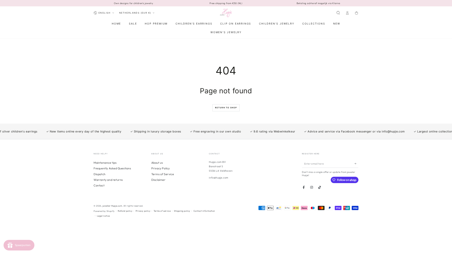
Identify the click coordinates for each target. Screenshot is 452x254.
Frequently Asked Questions (112, 168)
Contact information (204, 211)
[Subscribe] (356, 164)
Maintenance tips (105, 162)
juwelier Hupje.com (112, 205)
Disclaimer (158, 180)
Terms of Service (162, 174)
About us (157, 162)
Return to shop (226, 107)
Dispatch (100, 174)
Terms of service (162, 211)
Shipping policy (182, 211)
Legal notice (103, 215)
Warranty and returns (108, 180)
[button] (338, 13)
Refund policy (125, 211)
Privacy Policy (160, 168)
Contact (99, 185)
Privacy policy (143, 211)
